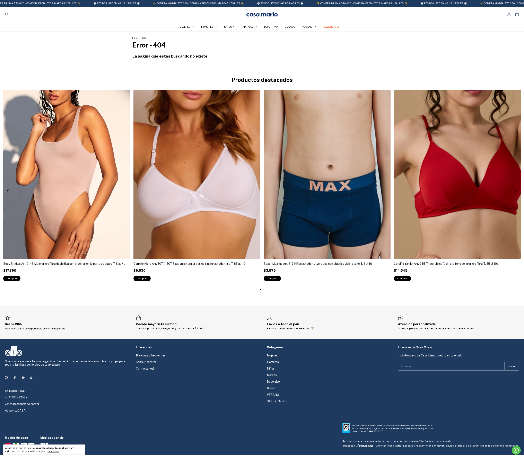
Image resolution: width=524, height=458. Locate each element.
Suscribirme (233, 65)
